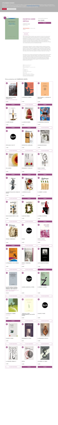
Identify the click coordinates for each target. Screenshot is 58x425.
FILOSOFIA (6, 16)
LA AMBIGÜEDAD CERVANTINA (43, 122)
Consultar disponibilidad (29, 104)
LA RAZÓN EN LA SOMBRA (26, 97)
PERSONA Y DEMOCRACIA (10, 239)
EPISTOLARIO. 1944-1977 (10, 145)
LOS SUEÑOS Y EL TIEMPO (42, 361)
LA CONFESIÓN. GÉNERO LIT (11, 361)
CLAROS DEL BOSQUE (26, 216)
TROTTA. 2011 (25, 25)
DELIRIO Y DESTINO (41, 168)
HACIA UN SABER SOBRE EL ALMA (12, 216)
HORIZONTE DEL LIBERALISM (27, 145)
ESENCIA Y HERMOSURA (26, 263)
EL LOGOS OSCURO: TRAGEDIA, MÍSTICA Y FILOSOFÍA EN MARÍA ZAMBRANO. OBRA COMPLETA (12, 288)
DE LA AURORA (8, 168)
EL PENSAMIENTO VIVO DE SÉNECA (12, 263)
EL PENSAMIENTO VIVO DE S (43, 338)
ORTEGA (23, 361)
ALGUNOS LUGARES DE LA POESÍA (28, 287)
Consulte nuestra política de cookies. (33, 5)
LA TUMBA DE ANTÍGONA (42, 216)
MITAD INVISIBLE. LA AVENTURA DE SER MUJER (44, 98)
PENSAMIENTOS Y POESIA (26, 338)
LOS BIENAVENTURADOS (42, 145)
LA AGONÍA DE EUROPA (26, 122)
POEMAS (23, 239)
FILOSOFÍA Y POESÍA (41, 313)
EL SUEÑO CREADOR (9, 122)
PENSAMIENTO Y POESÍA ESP (27, 168)
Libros (4, 16)
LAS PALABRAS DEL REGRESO (43, 263)
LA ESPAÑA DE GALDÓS (26, 192)
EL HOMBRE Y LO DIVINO (42, 192)
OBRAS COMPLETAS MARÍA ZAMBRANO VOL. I (11, 98)
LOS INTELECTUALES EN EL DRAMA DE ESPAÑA (13, 192)
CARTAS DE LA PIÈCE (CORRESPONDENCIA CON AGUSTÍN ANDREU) (28, 314)
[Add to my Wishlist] (5, 18)
